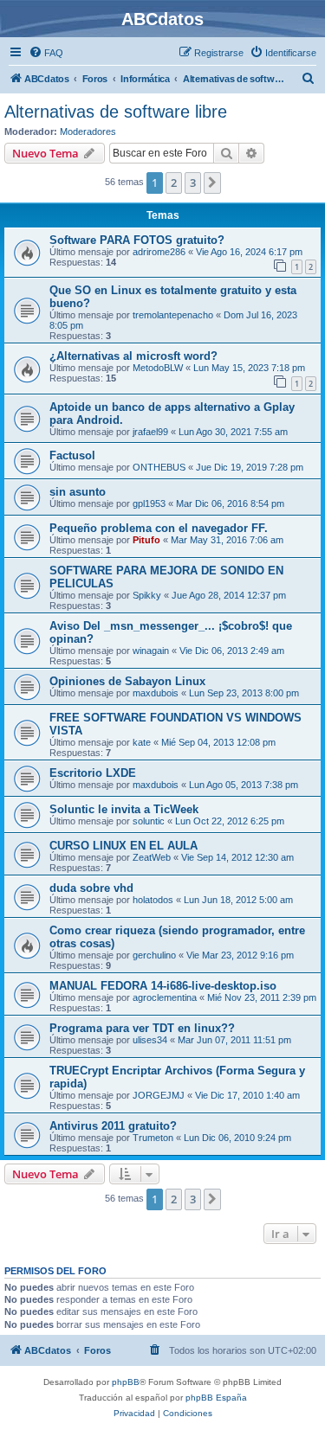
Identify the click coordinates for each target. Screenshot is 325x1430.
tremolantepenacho (173, 315)
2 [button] (174, 182)
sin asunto (77, 491)
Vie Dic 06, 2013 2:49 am (231, 650)
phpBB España (216, 1397)
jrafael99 (150, 431)
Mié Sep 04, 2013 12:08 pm (218, 742)
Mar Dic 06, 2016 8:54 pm (230, 503)
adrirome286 (159, 252)
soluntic (149, 821)
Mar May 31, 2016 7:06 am (227, 540)
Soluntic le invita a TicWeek (123, 809)
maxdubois (156, 693)
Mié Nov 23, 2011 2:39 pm (261, 997)
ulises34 (150, 1040)
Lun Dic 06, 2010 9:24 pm (237, 1137)
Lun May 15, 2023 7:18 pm (249, 367)
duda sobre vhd (91, 888)
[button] (212, 182)
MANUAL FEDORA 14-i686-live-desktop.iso (162, 985)
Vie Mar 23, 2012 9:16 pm (240, 955)
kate (142, 742)
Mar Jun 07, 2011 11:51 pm (234, 1040)
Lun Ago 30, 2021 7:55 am (233, 431)
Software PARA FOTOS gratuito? (136, 240)
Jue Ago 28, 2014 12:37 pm (229, 595)
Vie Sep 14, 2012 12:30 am (237, 857)
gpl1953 (149, 503)
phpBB (126, 1382)
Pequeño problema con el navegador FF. (158, 528)
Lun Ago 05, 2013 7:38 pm (243, 784)
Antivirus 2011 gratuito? (113, 1125)
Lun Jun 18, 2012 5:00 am (238, 900)
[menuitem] (46, 52)
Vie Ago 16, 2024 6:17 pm (249, 252)
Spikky (147, 595)
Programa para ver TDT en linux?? (142, 1028)
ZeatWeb (152, 857)
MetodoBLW (158, 367)
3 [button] (193, 182)
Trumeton (153, 1137)
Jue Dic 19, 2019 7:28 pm (249, 467)
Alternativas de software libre (115, 111)
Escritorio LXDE (92, 772)
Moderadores (88, 131)
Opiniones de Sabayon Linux (127, 681)
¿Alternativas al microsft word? (133, 355)
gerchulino (154, 955)
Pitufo (146, 540)
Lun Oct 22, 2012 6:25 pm (229, 821)
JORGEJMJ (159, 1095)
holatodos (153, 900)
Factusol (72, 455)
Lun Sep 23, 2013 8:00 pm (244, 693)
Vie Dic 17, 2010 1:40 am (247, 1095)
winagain (151, 650)
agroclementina (165, 997)
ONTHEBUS (159, 467)
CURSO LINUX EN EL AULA (123, 845)
